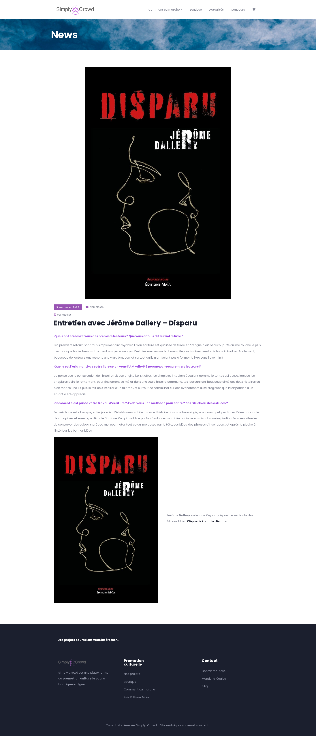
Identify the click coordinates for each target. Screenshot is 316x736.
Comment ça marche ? (165, 10)
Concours (238, 10)
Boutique (195, 10)
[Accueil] (75, 10)
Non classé (97, 307)
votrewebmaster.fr (196, 725)
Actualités (216, 10)
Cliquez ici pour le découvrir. (209, 521)
